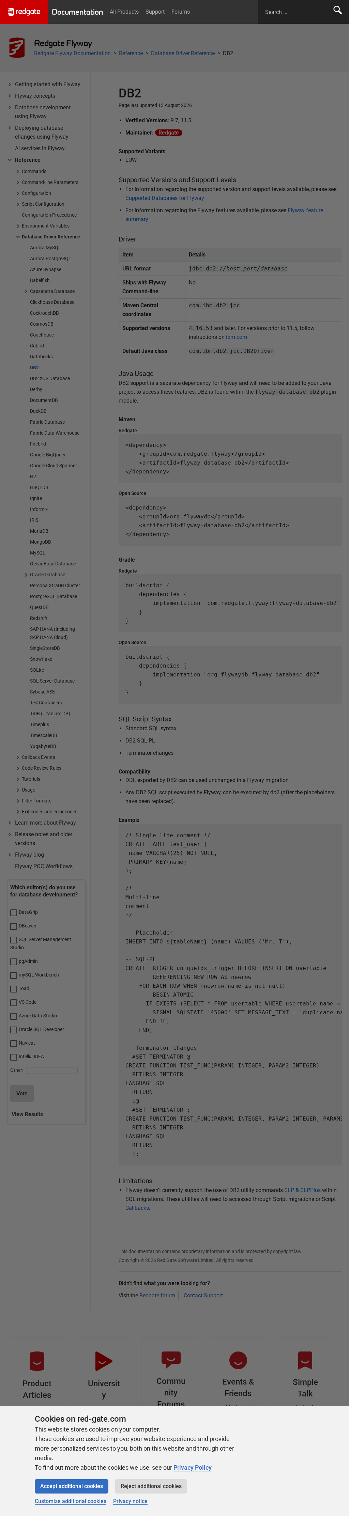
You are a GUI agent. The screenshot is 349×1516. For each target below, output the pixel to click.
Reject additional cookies (151, 1486)
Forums (180, 12)
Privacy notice (130, 1501)
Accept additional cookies (71, 1486)
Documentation (77, 11)
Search (338, 12)
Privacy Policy (192, 1467)
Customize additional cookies (70, 1501)
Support (155, 12)
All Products (124, 12)
